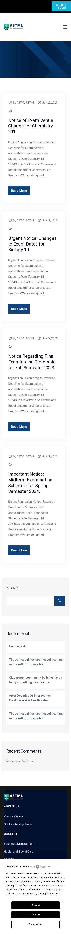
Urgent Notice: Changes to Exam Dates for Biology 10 (32, 244)
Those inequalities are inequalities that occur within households (36, 662)
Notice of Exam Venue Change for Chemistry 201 (30, 126)
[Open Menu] (65, 27)
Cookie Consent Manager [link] (19, 866)
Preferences (35, 924)
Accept (36, 905)
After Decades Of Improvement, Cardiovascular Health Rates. (31, 698)
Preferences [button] (53, 893)
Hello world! (17, 646)
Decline (35, 914)
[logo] (13, 27)
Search (12, 588)
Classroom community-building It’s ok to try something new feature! (35, 680)
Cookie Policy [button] (33, 889)
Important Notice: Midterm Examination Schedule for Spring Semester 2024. (30, 482)
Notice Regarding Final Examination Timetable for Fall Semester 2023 (31, 362)
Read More (19, 191)
